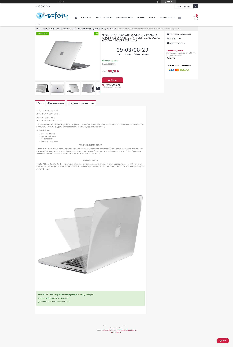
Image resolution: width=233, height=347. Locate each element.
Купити (114, 80)
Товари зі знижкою (103, 18)
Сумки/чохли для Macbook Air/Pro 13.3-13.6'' (59, 29)
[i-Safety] (52, 15)
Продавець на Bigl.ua (116, 328)
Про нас (152, 18)
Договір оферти (167, 18)
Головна (76, 18)
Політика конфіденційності (128, 330)
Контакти (140, 18)
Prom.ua (127, 326)
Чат (224, 341)
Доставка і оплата (124, 18)
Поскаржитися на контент (110, 330)
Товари (84, 18)
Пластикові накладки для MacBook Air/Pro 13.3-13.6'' (96, 29)
